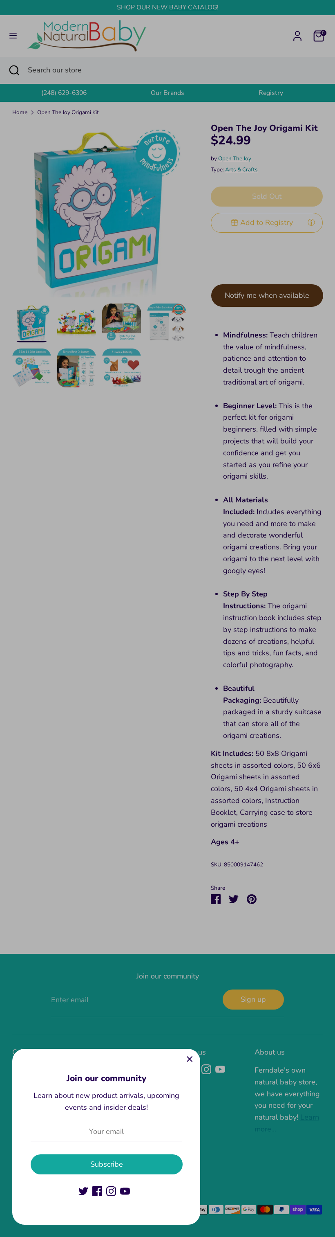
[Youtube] (125, 1191)
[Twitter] (83, 1191)
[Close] (190, 1059)
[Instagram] (111, 1191)
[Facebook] (97, 1191)
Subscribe (106, 1164)
